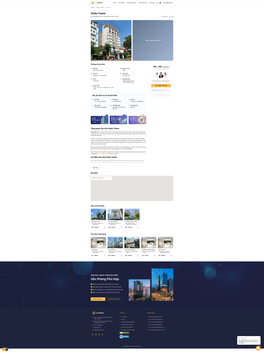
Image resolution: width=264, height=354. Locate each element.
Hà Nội (114, 2)
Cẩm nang (151, 2)
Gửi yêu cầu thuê (97, 299)
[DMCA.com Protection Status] (124, 332)
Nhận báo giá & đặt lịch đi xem (161, 90)
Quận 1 (102, 7)
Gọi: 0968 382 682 (167, 2)
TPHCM (98, 7)
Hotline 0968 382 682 (114, 299)
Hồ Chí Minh (122, 2)
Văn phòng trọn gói (131, 2)
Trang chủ (93, 7)
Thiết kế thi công (143, 2)
